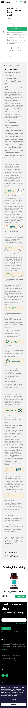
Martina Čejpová (6, 685)
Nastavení (13, 699)
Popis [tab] (5, 65)
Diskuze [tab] (17, 65)
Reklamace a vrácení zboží (8, 661)
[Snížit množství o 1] (12, 26)
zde (16, 695)
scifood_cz (6, 675)
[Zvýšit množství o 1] (12, 24)
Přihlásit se (6, 628)
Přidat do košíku (16, 29)
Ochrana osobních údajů (8, 658)
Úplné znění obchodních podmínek (10, 655)
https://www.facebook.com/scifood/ (3, 675)
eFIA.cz (3, 682)
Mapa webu (4, 649)
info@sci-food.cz (8, 669)
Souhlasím (13, 704)
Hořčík (11, 555)
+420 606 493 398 (8, 671)
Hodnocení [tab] (11, 65)
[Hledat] (16, 1)
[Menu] (24, 1)
